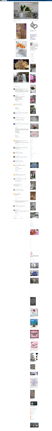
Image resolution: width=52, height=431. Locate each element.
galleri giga (31, 224)
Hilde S (32, 416)
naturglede (32, 409)
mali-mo (32, 418)
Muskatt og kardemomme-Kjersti (19, 94)
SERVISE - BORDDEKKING (33, 153)
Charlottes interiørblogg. (18, 103)
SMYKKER (31, 154)
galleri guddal (31, 225)
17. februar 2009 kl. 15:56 (19, 105)
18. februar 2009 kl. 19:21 (19, 133)
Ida (31, 417)
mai (32, 56)
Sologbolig (16, 146)
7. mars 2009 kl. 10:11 (18, 181)
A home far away (17, 177)
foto (30, 221)
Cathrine (16, 173)
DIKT (30, 143)
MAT (30, 150)
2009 (31, 54)
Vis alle (38, 420)
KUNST (31, 149)
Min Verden (16, 155)
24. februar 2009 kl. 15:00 (19, 171)
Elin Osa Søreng (17, 122)
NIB (15, 199)
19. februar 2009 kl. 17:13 (19, 149)
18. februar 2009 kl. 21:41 (19, 144)
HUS (30, 145)
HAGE (31, 144)
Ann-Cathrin (16, 151)
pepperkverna (17, 188)
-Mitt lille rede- (17, 183)
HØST (31, 146)
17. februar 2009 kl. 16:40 (19, 109)
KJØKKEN (31, 148)
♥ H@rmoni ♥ (35, 42)
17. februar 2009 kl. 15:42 (19, 101)
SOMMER (31, 155)
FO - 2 (16, 139)
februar (33, 57)
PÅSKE (31, 152)
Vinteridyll (33, 58)
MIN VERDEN (32, 419)
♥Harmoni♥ (26, 4)
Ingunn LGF (16, 116)
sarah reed (31, 223)
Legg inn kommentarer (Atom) (20, 218)
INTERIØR (31, 147)
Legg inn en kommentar (16, 215)
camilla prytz (31, 222)
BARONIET (31, 141)
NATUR (31, 151)
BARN (31, 140)
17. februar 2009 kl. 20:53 (19, 120)
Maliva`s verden (17, 111)
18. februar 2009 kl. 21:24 (19, 137)
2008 (31, 61)
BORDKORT (31, 142)
